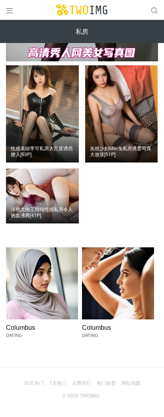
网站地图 (131, 382)
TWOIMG (89, 395)
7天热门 (57, 382)
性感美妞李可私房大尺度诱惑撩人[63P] (42, 151)
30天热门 (34, 382)
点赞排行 (81, 382)
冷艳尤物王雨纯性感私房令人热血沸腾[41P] (42, 212)
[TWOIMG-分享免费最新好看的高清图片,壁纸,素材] (82, 10)
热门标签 (106, 382)
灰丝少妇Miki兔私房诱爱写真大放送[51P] (120, 151)
